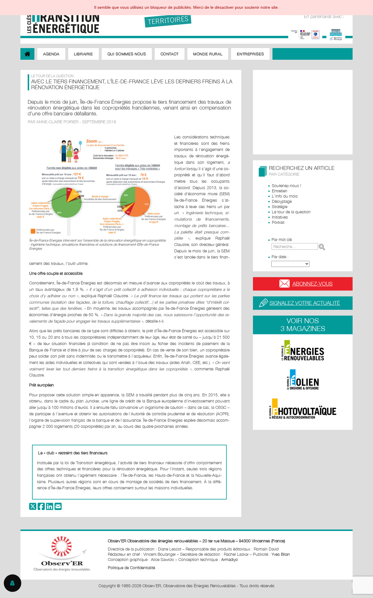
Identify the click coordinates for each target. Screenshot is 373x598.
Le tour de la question (291, 211)
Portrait (278, 222)
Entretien (279, 190)
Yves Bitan (281, 554)
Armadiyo (229, 559)
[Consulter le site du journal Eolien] (303, 379)
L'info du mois (285, 196)
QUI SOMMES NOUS (127, 54)
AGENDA (51, 54)
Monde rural (207, 54)
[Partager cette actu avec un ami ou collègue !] (58, 507)
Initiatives (280, 216)
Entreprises (250, 54)
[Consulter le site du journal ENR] (303, 350)
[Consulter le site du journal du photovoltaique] (303, 408)
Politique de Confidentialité (131, 567)
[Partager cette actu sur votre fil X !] (32, 507)
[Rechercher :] (299, 246)
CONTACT (170, 54)
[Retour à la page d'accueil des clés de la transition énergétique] (59, 18)
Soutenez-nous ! (286, 185)
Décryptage (282, 201)
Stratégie (279, 206)
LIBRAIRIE (83, 54)
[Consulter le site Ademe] (305, 34)
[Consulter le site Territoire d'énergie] (335, 34)
